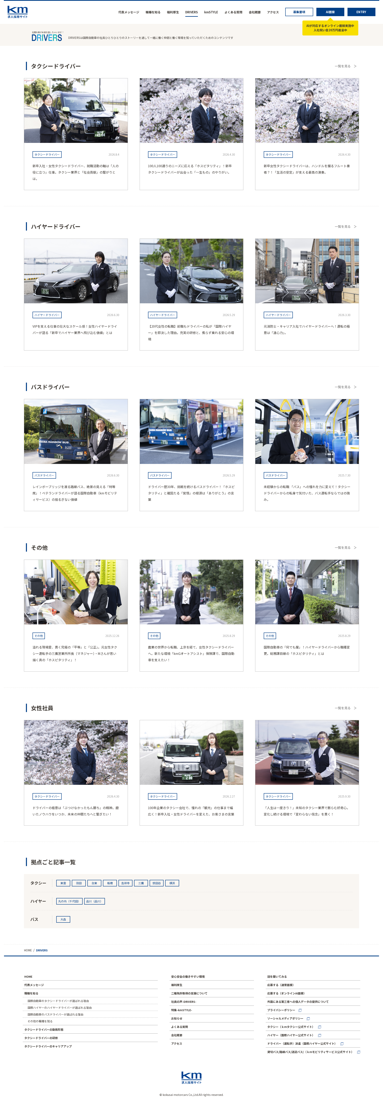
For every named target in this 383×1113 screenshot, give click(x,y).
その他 (39, 636)
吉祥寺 (125, 883)
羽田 (79, 883)
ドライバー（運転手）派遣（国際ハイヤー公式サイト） (302, 1043)
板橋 (110, 883)
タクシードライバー (47, 154)
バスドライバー (44, 475)
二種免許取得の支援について (189, 993)
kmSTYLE (211, 12)
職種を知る (153, 12)
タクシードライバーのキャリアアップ (48, 1046)
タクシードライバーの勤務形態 (43, 1029)
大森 (63, 919)
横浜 (172, 883)
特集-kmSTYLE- (181, 1010)
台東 (94, 883)
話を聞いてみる (277, 976)
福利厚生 (173, 12)
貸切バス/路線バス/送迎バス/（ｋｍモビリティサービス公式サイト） (310, 1052)
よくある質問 (233, 12)
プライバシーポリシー (281, 1010)
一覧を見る (343, 66)
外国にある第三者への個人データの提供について (298, 1002)
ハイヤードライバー (47, 315)
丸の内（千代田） (69, 901)
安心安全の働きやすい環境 (188, 976)
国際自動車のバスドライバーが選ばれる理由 (55, 1014)
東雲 (63, 883)
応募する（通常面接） (281, 985)
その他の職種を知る (40, 1021)
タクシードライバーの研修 (41, 1038)
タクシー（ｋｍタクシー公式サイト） (291, 1027)
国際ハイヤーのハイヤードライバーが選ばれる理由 (60, 1008)
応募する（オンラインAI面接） (286, 993)
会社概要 (255, 12)
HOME (28, 976)
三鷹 (141, 883)
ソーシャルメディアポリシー (285, 1018)
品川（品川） (94, 901)
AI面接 (330, 12)
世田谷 (156, 883)
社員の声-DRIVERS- (183, 1002)
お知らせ (176, 1018)
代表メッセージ (128, 12)
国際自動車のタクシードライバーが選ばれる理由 (58, 1001)
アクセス (273, 12)
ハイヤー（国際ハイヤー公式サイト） (291, 1035)
